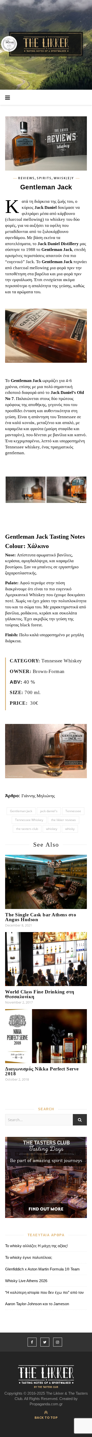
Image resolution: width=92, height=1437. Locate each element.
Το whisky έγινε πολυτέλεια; (28, 1257)
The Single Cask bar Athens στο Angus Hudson (40, 917)
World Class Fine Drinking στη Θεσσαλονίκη (39, 994)
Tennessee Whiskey (29, 820)
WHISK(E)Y (64, 178)
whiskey (51, 829)
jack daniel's (48, 811)
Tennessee (73, 811)
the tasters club (27, 829)
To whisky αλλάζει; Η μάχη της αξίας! (36, 1246)
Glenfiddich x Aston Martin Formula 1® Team (42, 1269)
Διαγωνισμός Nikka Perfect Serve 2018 (42, 1071)
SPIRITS (44, 178)
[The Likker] (46, 45)
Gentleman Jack (21, 811)
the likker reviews (63, 820)
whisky (70, 829)
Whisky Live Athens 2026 (26, 1281)
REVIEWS (26, 178)
